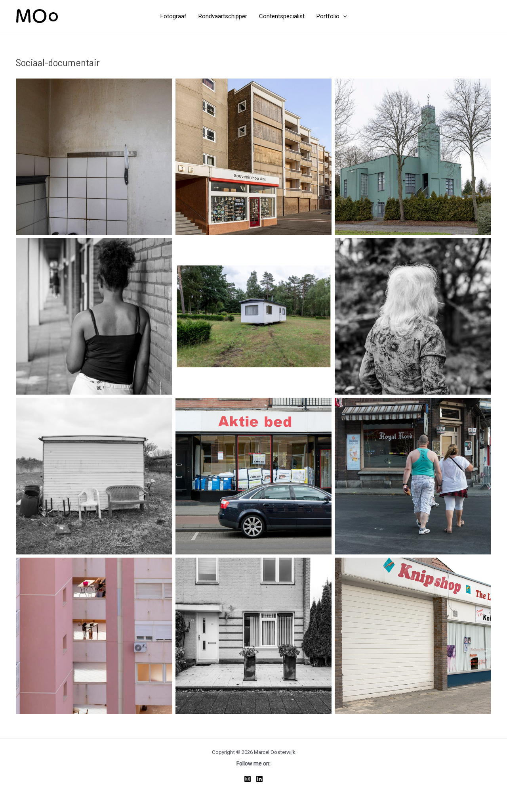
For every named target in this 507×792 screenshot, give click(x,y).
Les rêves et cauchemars (413, 476)
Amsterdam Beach (253, 157)
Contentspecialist (282, 16)
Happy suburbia (413, 636)
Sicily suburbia (94, 636)
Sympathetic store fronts (253, 476)
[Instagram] (247, 778)
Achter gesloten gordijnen (413, 316)
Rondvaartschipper (222, 16)
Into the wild (94, 476)
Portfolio (327, 16)
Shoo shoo (253, 316)
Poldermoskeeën (413, 157)
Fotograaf (173, 16)
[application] (343, 16)
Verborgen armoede (94, 157)
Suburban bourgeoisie (253, 636)
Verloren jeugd (94, 316)
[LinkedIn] (259, 778)
